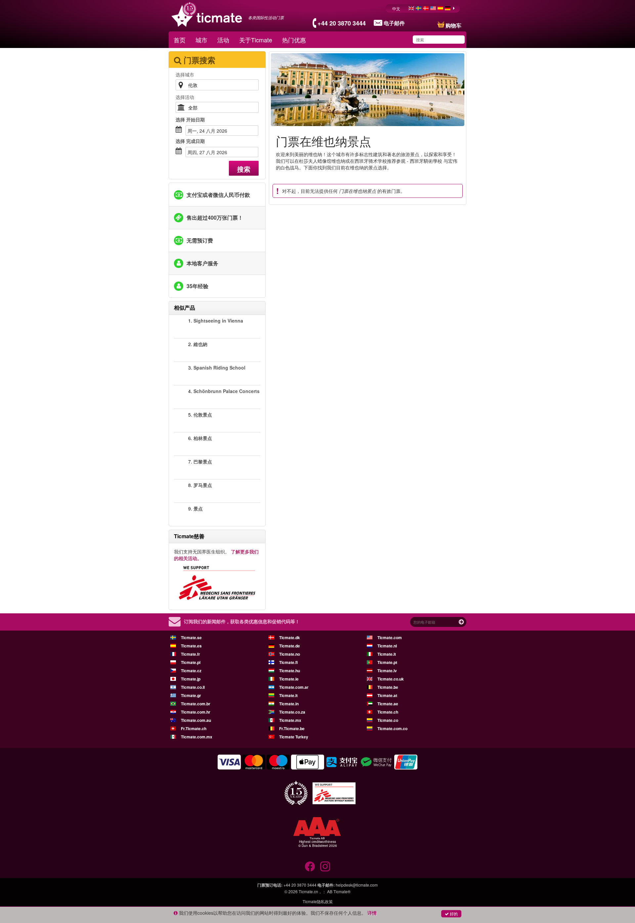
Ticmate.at (387, 695)
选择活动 (185, 97)
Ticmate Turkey (293, 737)
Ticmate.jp (190, 679)
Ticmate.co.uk (390, 679)
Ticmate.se (191, 637)
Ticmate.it (386, 654)
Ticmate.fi (288, 662)
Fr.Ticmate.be (292, 728)
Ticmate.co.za (292, 712)
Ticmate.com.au (196, 720)
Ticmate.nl (387, 646)
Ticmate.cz (191, 671)
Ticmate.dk (289, 637)
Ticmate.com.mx (196, 737)
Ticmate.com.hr (195, 712)
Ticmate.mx (290, 720)
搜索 (243, 169)
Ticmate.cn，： (312, 891)
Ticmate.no (289, 654)
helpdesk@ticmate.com (357, 885)
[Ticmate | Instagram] (325, 866)
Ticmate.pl (190, 662)
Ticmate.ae (387, 704)
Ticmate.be (387, 687)
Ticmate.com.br (195, 704)
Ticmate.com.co (392, 728)
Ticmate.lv (387, 671)
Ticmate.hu (289, 671)
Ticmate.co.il (193, 687)
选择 (190, 119)
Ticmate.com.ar (294, 687)
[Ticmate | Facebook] (310, 866)
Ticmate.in (289, 704)
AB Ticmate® (339, 891)
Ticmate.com (389, 637)
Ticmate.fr (190, 654)
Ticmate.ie (289, 679)
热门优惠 (294, 39)
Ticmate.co (387, 720)
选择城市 (185, 74)
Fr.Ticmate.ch (193, 728)
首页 (180, 39)
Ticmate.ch (387, 712)
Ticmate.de (289, 646)
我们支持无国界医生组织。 (216, 554)
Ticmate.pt (387, 662)
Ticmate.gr (191, 695)
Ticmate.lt (288, 695)
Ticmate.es (191, 646)
